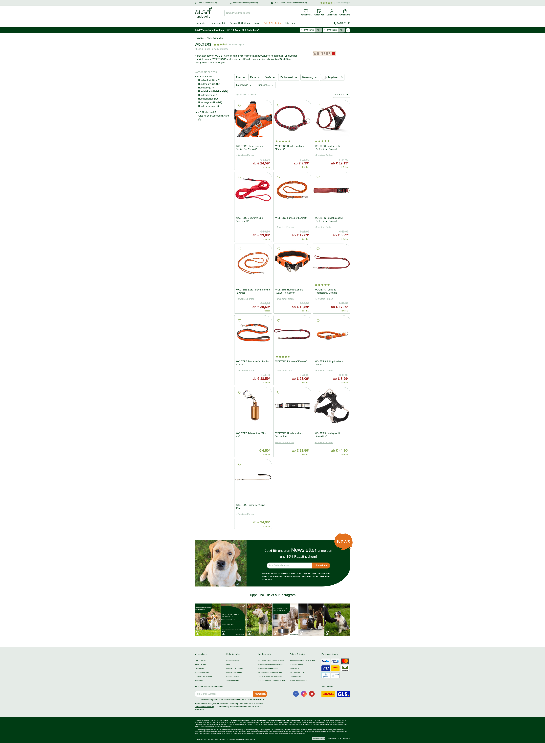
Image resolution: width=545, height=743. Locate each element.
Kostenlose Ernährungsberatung (270, 664)
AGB (339, 738)
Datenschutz (331, 738)
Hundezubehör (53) (204, 76)
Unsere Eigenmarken (234, 668)
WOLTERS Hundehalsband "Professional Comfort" (329, 219)
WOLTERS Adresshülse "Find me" (251, 435)
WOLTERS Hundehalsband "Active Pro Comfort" (289, 291)
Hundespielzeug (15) (208, 99)
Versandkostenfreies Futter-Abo (270, 672)
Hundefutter (201, 23)
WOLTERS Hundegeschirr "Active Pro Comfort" (249, 147)
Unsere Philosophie (234, 672)
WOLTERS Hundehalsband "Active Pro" (289, 435)
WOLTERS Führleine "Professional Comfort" (326, 291)
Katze (257, 23)
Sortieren (339, 94)
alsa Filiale (199, 680)
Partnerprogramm (233, 676)
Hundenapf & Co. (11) (209, 84)
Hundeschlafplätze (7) (209, 80)
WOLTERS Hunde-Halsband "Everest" (289, 147)
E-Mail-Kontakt (295, 676)
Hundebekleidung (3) (208, 106)
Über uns (290, 23)
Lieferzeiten (199, 668)
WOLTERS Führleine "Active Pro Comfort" (252, 363)
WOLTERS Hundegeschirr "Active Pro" (328, 435)
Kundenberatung (232, 660)
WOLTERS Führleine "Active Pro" (250, 506)
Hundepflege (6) (206, 87)
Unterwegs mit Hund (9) (210, 102)
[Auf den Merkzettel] (239, 105)
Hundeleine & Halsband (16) (213, 91)
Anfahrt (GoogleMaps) (298, 680)
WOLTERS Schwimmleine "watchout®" (249, 219)
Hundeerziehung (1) (208, 95)
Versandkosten (200, 664)
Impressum (346, 738)
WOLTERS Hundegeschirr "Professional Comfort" (328, 147)
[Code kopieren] (318, 30)
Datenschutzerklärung (272, 576)
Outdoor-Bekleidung (239, 23)
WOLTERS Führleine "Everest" (291, 218)
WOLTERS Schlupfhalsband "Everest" (329, 363)
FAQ (228, 664)
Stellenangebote (232, 680)
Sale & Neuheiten (272, 23)
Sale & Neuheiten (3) (205, 112)
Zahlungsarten (200, 660)
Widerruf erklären (319, 738)
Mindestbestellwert (202, 672)
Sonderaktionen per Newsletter (270, 676)
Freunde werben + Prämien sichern (271, 680)
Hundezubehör (218, 23)
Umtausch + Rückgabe (203, 676)
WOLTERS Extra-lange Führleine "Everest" (253, 291)
